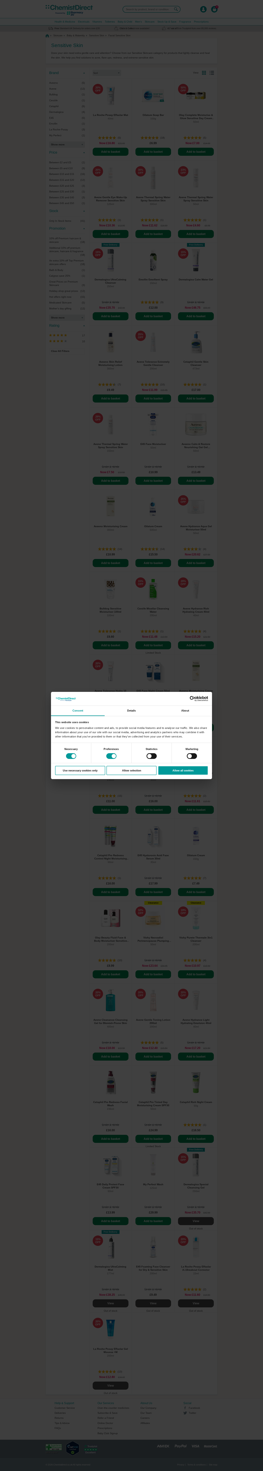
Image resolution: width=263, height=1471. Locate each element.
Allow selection (131, 770)
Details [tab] (131, 710)
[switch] (111, 756)
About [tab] (185, 710)
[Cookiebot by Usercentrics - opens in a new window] (192, 698)
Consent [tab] (77, 710)
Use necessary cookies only (80, 770)
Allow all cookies (183, 770)
